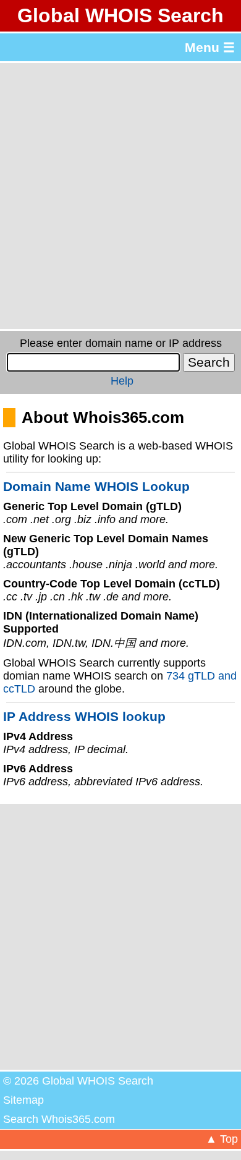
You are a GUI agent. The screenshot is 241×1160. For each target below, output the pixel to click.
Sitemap (23, 1100)
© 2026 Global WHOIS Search (78, 1081)
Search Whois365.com (59, 1119)
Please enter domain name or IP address (121, 343)
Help (122, 381)
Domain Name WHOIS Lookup (96, 486)
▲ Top (222, 1139)
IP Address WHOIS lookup (84, 716)
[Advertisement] (120, 196)
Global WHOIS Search (120, 15)
